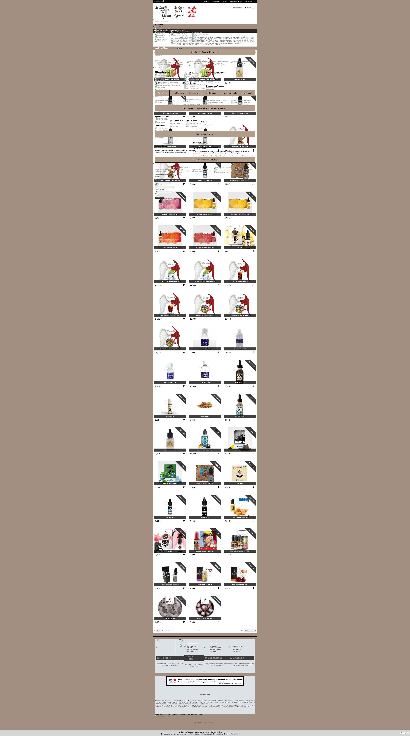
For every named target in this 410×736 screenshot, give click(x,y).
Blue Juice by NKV (240, 416)
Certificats (213, 651)
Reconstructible (222, 100)
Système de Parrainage (193, 123)
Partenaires (236, 651)
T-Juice (193, 86)
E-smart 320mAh (187, 32)
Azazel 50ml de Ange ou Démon (170, 281)
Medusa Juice (199, 81)
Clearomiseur (169, 61)
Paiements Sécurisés (161, 129)
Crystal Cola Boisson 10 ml (204, 618)
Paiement (189, 648)
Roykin (163, 87)
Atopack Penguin (187, 40)
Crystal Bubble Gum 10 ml (205, 585)
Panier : (249, 8)
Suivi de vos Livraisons (162, 130)
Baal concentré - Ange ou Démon (170, 315)
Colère (170, 551)
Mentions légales (160, 122)
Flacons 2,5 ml (210, 87)
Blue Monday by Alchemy (170, 450)
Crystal (163, 80)
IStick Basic (182, 43)
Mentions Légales (238, 646)
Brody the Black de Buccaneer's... (205, 483)
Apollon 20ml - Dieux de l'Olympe (240, 214)
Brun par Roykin (170, 517)
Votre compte (237, 8)
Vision (162, 37)
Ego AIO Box (183, 41)
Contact (206, 1)
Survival (164, 89)
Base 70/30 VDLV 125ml (170, 382)
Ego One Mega (207, 39)
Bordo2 (163, 77)
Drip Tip (222, 65)
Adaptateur (200, 65)
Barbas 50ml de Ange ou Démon (239, 315)
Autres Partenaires (206, 125)
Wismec (163, 39)
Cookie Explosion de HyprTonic (170, 585)
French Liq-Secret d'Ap (177, 84)
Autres (163, 41)
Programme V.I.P (191, 651)
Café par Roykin (205, 517)
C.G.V (156, 121)
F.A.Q (156, 127)
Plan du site (215, 1)
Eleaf (161, 34)
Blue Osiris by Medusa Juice (205, 450)
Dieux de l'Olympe (173, 82)
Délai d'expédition (191, 126)
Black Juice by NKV (240, 382)
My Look (200, 723)
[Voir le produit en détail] (184, 218)
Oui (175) (159, 179)
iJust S (200, 41)
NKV (190, 83)
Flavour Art (196, 78)
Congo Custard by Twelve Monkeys (239, 551)
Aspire (163, 27)
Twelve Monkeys (201, 88)
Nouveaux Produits (176, 123)
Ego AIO (201, 37)
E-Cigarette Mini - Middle (178, 30)
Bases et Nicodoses (212, 78)
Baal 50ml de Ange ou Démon (240, 281)
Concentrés (209, 81)
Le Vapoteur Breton (174, 85)
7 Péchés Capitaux (173, 73)
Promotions (173, 122)
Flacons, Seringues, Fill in (214, 74)
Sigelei (163, 32)
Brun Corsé (240, 483)
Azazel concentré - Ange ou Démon (205, 281)
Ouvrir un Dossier (160, 147)
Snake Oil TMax (200, 85)
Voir (155, 630)
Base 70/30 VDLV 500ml (205, 382)
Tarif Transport (191, 646)
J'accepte (404, 733)
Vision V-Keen (185, 35)
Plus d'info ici (235, 734)
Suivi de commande (192, 649)
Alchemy (194, 76)
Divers (246, 65)
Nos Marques (174, 126)
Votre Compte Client (161, 118)
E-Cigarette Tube (197, 32)
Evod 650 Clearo (187, 33)
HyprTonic (195, 79)
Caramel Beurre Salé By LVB (239, 517)
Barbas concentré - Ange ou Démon (170, 349)
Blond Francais (170, 416)
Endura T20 (204, 34)
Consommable (246, 100)
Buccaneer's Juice (173, 79)
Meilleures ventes (215, 649)
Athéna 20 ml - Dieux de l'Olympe (205, 248)
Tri (242, 630)
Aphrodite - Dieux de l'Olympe (170, 214)
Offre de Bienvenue (192, 122)
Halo (190, 74)
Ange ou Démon (171, 75)
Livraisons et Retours (161, 119)
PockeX (201, 36)
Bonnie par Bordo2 (240, 450)
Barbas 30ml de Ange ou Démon (205, 315)
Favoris (225, 1)
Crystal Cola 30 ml (170, 618)
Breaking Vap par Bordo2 (170, 483)
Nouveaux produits (215, 648)
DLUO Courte (210, 89)
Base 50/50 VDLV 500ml (240, 349)
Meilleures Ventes (175, 125)
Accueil (154, 26)
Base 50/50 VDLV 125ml (205, 349)
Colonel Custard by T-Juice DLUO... (204, 551)
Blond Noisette (205, 416)
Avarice (240, 248)
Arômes (208, 80)
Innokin (163, 35)
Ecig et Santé (237, 649)
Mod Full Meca (197, 104)
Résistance (168, 62)
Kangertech (167, 29)
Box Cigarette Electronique (179, 38)
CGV (234, 648)
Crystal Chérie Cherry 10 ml (240, 585)
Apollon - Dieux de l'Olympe (204, 214)
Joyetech (165, 30)
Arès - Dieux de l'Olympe (170, 248)
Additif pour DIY (211, 83)
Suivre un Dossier (198, 144)
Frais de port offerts (192, 125)
